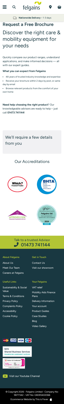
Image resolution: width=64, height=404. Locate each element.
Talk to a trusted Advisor (32, 242)
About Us (8, 262)
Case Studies (39, 316)
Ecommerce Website (21, 399)
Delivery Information (43, 301)
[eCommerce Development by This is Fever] (50, 399)
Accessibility (9, 311)
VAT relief (37, 287)
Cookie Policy (10, 316)
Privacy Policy (10, 301)
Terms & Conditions (13, 296)
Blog (34, 321)
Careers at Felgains (13, 272)
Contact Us (38, 262)
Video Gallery (39, 326)
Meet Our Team (11, 267)
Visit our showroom (42, 267)
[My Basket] (59, 7)
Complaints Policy (12, 306)
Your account (39, 306)
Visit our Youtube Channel (24, 376)
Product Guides (40, 311)
